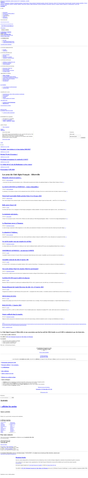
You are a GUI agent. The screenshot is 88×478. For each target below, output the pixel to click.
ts (14, 120)
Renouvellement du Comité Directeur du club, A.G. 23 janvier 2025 (23, 287)
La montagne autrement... (10, 214)
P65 (25, 325)
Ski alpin (46, 3)
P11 (16, 324)
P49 (82, 324)
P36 (59, 324)
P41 (68, 324)
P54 (6, 325)
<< (2, 323)
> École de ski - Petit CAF (3, 426)
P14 (21, 324)
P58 (13, 325)
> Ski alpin (11, 426)
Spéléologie (7, 4)
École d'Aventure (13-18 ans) (8, 70)
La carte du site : (3, 6)
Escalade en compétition (7, 119)
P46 (77, 324)
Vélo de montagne (6, 64)
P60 (17, 325)
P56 (10, 325)
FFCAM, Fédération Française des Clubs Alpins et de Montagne (20, 336)
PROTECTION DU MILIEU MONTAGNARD (6, 110)
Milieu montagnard (33, 4)
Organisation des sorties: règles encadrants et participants (13, 94)
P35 (57, 324)
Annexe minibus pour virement (9, 98)
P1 (2, 324)
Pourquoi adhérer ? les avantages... (10, 365)
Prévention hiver (6, 79)
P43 (71, 324)
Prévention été (5, 80)
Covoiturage (5, 96)
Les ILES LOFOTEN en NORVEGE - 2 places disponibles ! (20, 187)
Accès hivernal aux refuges (5, 105)
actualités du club (8, 327)
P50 (83, 324)
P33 (54, 324)
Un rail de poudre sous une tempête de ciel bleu (16, 241)
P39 (64, 324)
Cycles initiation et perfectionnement (10, 86)
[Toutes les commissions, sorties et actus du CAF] (10, 0)
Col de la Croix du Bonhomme (9, 102)
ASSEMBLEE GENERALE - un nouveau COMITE (18, 250)
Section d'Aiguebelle (42, 4)
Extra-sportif (48, 4)
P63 (22, 325)
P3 (5, 324)
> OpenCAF (1, 432)
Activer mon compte (6, 139)
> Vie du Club (11, 431)
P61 (18, 325)
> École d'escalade (2, 425)
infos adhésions (5, 371)
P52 (3, 325)
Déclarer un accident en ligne (8, 377)
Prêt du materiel (6, 95)
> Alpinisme (1, 423)
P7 (10, 324)
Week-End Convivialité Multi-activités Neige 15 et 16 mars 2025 (22, 196)
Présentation (5, 12)
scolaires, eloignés (59, 4)
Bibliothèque (5, 17)
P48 (80, 324)
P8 (11, 324)
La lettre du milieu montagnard (8, 112)
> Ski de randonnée (12, 427)
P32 (52, 324)
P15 (23, 324)
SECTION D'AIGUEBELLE (6, 25)
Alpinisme (12, 3)
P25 (40, 324)
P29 (47, 324)
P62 (20, 325)
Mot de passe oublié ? (73, 138)
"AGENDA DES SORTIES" (6, 44)
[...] (63, 182)
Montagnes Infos (7, 34)
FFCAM (4, 40)
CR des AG (5, 16)
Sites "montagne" (6, 127)
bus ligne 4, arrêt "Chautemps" (7, 446)
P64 (24, 325)
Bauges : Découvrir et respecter (9, 78)
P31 (50, 324)
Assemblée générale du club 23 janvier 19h (15, 259)
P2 (4, 324)
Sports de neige (26, 3)
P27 (44, 324)
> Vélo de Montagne (12, 430)
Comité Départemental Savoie (8, 41)
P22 (35, 324)
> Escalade (1, 427)
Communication (71, 4)
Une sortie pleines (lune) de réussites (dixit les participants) (20, 269)
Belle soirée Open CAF (9, 205)
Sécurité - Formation (13, 4)
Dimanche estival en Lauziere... (12, 177)
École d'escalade (68, 3)
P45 (75, 324)
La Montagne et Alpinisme (5, 31)
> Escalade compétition (3, 428)
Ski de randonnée (32, 3)
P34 (56, 324)
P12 (17, 324)
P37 (61, 324)
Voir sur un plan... (3, 444)
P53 (5, 325)
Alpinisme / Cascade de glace (8, 57)
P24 (38, 324)
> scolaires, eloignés (12, 425)
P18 (28, 324)
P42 (70, 324)
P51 (85, 324)
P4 (6, 324)
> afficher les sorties (8, 406)
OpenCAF (53, 4)
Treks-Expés (23, 4)
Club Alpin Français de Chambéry (35, 465)
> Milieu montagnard (12, 422)
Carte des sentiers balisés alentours (9, 76)
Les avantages (5, 14)
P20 (31, 324)
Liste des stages (6, 88)
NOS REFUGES (3, 100)
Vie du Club (76, 4)
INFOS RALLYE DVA (9, 296)
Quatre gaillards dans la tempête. (12, 314)
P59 (15, 325)
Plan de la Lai (6, 103)
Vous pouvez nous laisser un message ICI (8, 454)
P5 (7, 324)
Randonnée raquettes (40, 3)
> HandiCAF (1, 430)
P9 (12, 324)
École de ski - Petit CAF (53, 3)
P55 (8, 325)
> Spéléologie (11, 428)
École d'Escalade (6, 69)
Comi (4, 15)
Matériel (19, 4)
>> (3, 323)
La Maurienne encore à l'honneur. (12, 223)
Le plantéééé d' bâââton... (10, 232)
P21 (33, 324)
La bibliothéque (5, 367)
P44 (73, 324)
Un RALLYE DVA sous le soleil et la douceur (16, 278)
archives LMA (3, 33)
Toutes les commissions (5, 3)
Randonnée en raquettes (7, 56)
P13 (19, 324)
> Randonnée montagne (12, 423)
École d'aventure (61, 3)
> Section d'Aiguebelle (3, 422)
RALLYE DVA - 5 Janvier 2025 (11, 305)
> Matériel (1, 431)
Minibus (4, 97)
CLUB (7, 207)
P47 (78, 324)
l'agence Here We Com (51, 465)
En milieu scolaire (6, 71)
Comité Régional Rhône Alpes (8, 42)
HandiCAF (65, 4)
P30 (49, 324)
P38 (63, 324)
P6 (9, 324)
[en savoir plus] (18, 463)
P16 (24, 324)
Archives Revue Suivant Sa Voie (6, 35)
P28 (45, 324)
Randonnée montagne (18, 3)
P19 (30, 324)
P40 (66, 324)
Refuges (28, 4)
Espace (2, 130)
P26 (42, 324)
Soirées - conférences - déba (8, 120)
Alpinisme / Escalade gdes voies (9, 62)
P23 (37, 324)
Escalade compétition (79, 3)
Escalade (73, 3)
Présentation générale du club (8, 362)
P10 (14, 324)
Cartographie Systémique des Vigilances (10, 77)
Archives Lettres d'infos (4, 36)
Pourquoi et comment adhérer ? (9, 13)
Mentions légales (21, 457)
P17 (26, 324)
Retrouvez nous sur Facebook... (44, 387)
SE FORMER (3, 84)
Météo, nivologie (6, 75)
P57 (11, 325)
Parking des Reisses (9, 448)
